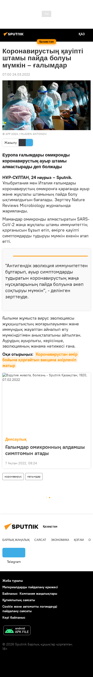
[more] (85, 305)
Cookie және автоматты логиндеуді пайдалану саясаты (29, 608)
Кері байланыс (13, 617)
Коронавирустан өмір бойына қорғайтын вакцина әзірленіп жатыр (40, 359)
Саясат (40, 540)
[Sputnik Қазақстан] (14, 36)
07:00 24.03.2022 (16, 74)
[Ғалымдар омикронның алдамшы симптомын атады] (46, 403)
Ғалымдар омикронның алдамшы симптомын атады (45, 450)
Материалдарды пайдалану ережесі (30, 587)
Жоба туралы (12, 580)
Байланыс (10, 593)
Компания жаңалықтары (38, 593)
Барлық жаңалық (16, 540)
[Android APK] (17, 631)
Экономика (60, 540)
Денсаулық (15, 439)
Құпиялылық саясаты (18, 600)
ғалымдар (34, 476)
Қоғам (79, 540)
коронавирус (13, 476)
